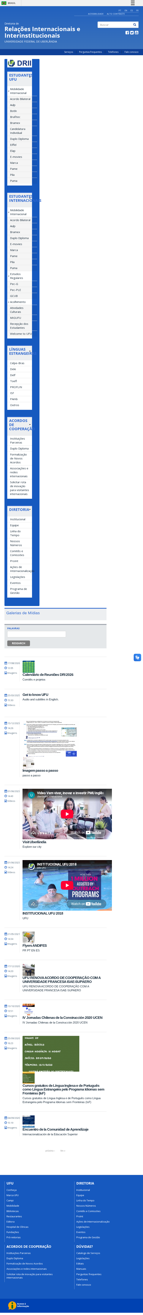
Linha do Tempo (15, 533)
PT (120, 10)
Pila (12, 175)
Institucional (17, 519)
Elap (12, 151)
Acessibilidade (96, 13)
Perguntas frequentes (90, 52)
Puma (13, 181)
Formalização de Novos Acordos (18, 458)
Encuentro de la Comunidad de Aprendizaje (55, 1129)
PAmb (14, 399)
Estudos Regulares (16, 276)
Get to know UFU (35, 695)
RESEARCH (18, 643)
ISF (12, 393)
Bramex (15, 123)
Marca (14, 163)
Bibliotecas (13, 1211)
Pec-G (14, 284)
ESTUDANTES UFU (21, 77)
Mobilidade (13, 1205)
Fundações (13, 1232)
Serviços (68, 52)
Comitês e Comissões (17, 553)
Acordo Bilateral (20, 99)
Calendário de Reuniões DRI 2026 (48, 675)
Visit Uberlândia (34, 842)
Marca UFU (13, 1195)
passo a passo (31, 775)
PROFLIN (16, 387)
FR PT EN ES (31, 950)
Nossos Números (16, 543)
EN (126, 10)
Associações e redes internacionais (19, 472)
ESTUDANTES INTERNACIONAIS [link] (20, 198)
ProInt (14, 561)
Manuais (81, 1268)
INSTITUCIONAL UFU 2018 (43, 913)
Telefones (113, 52)
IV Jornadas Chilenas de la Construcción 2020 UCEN (62, 1018)
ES (132, 10)
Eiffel (13, 145)
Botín (13, 111)
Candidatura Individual (17, 131)
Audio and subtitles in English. (41, 699)
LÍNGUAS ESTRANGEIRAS (22, 351)
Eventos (15, 583)
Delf (12, 375)
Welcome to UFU (21, 333)
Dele (13, 369)
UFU (25, 918)
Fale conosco (132, 52)
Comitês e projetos (34, 679)
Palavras (13, 628)
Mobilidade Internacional (18, 91)
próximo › (50, 1151)
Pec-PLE (15, 290)
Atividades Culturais (16, 310)
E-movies (16, 157)
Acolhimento (18, 302)
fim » (63, 1151)
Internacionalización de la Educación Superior (50, 1134)
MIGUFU (15, 318)
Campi (10, 1200)
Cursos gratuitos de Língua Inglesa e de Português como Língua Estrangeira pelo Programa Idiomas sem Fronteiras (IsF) (63, 1089)
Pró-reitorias (14, 1237)
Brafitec (15, 117)
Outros (14, 405)
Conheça (12, 1190)
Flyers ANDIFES (35, 945)
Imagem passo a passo (40, 770)
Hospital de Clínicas (17, 1227)
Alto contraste (116, 13)
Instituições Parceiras (17, 440)
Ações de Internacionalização (21, 569)
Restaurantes (14, 1216)
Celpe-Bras (17, 363)
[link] (20, 77)
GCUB (14, 296)
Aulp (12, 105)
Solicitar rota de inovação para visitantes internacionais (19, 488)
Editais (80, 1263)
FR (137, 10)
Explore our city (32, 846)
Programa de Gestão (18, 591)
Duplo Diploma (19, 139)
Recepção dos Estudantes (19, 325)
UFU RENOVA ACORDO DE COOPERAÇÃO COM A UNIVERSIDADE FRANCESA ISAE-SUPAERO (62, 980)
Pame (14, 169)
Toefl (13, 381)
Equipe (14, 525)
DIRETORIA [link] (19, 510)
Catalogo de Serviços (88, 1253)
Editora (11, 1221)
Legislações (17, 577)
